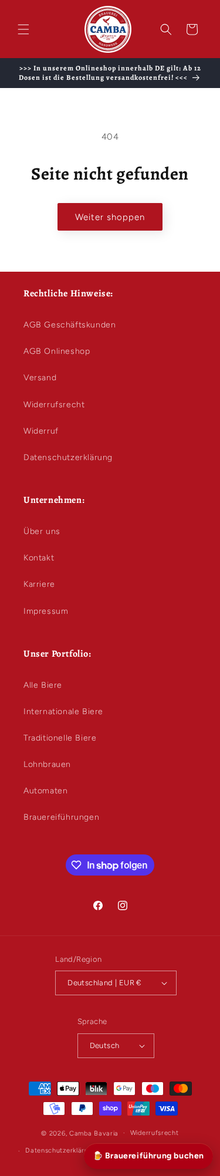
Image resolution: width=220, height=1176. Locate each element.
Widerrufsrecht (53, 405)
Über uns (41, 531)
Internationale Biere (63, 712)
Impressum (45, 611)
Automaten (45, 791)
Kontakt (38, 558)
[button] (23, 29)
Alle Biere (42, 685)
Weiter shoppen (110, 217)
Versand (39, 378)
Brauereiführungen (61, 817)
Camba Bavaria (94, 1133)
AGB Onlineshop (56, 351)
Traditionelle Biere (59, 738)
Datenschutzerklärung (68, 457)
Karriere (39, 584)
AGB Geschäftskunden (69, 325)
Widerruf (41, 431)
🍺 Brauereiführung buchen (148, 1156)
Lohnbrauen (47, 764)
